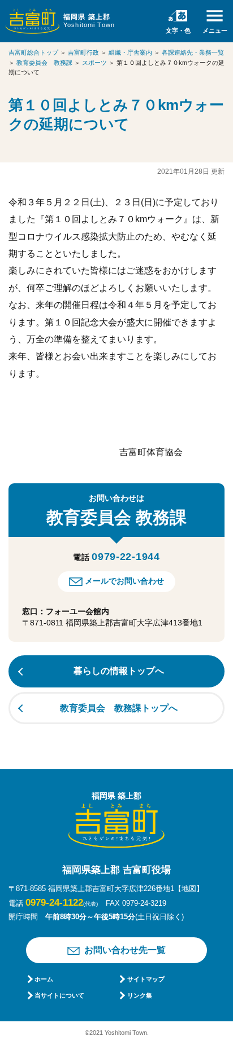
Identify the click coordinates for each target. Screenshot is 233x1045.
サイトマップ (145, 979)
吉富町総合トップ (33, 52)
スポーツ (94, 62)
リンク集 (139, 995)
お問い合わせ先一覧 (125, 950)
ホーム (43, 979)
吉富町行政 (83, 52)
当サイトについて (59, 995)
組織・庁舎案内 (130, 52)
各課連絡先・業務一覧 (193, 52)
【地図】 (189, 888)
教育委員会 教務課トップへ (119, 708)
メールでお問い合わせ (124, 581)
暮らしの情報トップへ (119, 671)
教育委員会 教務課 (44, 62)
